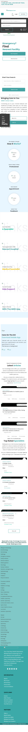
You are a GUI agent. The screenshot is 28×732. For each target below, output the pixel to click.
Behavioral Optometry (8, 513)
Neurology (3, 565)
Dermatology (4, 552)
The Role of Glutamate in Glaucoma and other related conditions (13, 429)
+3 (15, 513)
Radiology (3, 554)
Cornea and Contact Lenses (7, 602)
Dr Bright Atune (7, 463)
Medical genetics (4, 562)
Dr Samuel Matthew (8, 515)
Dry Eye (2, 617)
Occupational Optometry (6, 596)
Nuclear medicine (5, 567)
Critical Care (3, 628)
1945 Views (14, 399)
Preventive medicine (5, 581)
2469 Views (15, 417)
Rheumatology (4, 645)
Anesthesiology (4, 550)
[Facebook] (7, 669)
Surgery (2, 587)
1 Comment (22, 417)
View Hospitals (14, 53)
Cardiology (3, 625)
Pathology (3, 573)
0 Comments (22, 399)
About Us (14, 118)
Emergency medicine (5, 556)
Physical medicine (5, 577)
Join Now (23, 14)
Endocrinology (4, 630)
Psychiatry (3, 583)
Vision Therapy (4, 594)
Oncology (3, 638)
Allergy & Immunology (6, 547)
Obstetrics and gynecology (7, 569)
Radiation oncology (5, 585)
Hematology (3, 634)
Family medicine (7, 461)
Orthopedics (3, 640)
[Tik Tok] (14, 669)
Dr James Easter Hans (9, 498)
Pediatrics (3, 575)
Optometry (5, 408)
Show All (14, 531)
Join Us (14, 122)
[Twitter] (9, 669)
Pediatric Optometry (5, 598)
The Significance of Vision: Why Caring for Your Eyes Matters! (14, 411)
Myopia (2, 615)
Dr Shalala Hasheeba (9, 482)
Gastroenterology (5, 632)
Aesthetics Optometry (6, 611)
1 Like (9, 399)
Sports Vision (4, 605)
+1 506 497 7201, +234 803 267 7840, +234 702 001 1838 (13, 3)
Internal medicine (5, 560)
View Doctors (14, 58)
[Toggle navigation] (2, 14)
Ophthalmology (6, 496)
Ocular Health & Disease (6, 607)
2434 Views (14, 436)
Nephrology (3, 636)
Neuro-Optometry (5, 592)
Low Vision (3, 609)
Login (16, 14)
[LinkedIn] (11, 669)
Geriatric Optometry (5, 600)
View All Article (17, 383)
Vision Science (6, 390)
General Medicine (5, 621)
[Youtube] (16, 669)
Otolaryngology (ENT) (6, 643)
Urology (2, 590)
